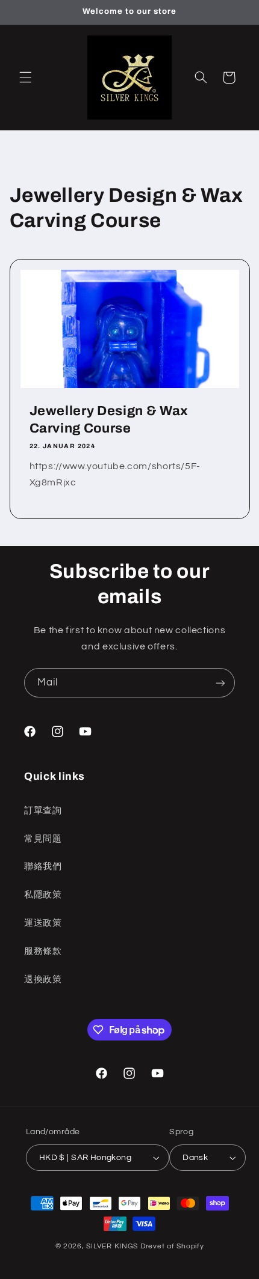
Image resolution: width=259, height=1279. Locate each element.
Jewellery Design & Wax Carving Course (109, 419)
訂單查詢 (43, 810)
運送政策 (43, 923)
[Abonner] (220, 682)
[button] (25, 77)
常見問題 (43, 838)
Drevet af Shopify (172, 1246)
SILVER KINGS (113, 1246)
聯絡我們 (43, 866)
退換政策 (43, 979)
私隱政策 (43, 894)
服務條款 (43, 951)
